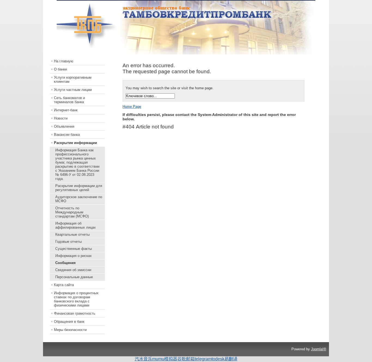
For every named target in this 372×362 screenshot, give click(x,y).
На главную (63, 61)
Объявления (64, 126)
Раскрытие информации (75, 143)
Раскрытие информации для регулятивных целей (78, 188)
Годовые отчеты (68, 242)
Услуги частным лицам (73, 90)
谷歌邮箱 (186, 359)
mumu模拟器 (164, 359)
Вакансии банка (67, 135)
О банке (60, 69)
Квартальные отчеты (72, 234)
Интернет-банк (66, 110)
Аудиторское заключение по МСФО (78, 199)
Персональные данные (74, 277)
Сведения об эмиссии (73, 270)
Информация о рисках (73, 256)
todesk (218, 359)
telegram (203, 359)
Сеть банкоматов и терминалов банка (69, 100)
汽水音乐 (143, 359)
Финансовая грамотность (74, 313)
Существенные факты (73, 249)
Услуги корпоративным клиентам (73, 79)
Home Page (132, 107)
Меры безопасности (70, 330)
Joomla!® (318, 349)
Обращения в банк (69, 322)
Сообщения (65, 263)
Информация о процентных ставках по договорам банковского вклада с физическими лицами (76, 299)
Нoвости (61, 118)
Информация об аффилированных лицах (75, 225)
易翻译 (230, 359)
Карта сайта (64, 285)
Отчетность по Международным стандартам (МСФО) (72, 212)
